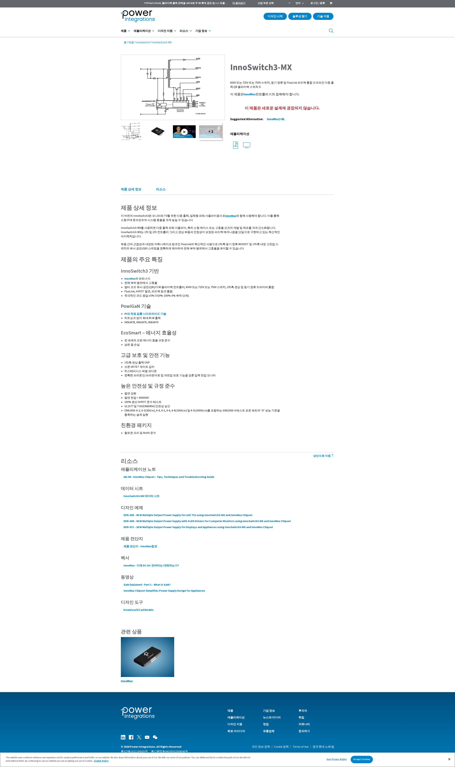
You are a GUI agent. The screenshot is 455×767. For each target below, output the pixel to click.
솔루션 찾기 (300, 16)
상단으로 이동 (322, 456)
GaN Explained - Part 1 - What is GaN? (147, 585)
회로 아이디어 (236, 731)
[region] (227, 759)
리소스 (184, 31)
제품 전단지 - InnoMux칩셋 (140, 546)
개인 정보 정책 (261, 747)
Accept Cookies (361, 759)
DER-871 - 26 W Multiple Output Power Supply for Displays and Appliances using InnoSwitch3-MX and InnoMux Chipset (198, 527)
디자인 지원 (165, 31)
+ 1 (210, 131)
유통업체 (268, 731)
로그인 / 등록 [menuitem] (318, 3)
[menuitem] (331, 3)
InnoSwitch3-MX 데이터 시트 (142, 496)
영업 (266, 724)
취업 (301, 717)
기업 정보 (201, 31)
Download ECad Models (139, 610)
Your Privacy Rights (336, 759)
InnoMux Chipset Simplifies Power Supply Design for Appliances (164, 591)
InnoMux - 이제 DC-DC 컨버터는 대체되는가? (151, 565)
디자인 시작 (275, 16)
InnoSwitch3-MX (162, 42)
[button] (173, 87)
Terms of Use (301, 747)
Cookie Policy (101, 761)
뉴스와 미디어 (272, 717)
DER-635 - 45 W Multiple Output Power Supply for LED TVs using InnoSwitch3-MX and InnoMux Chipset (188, 515)
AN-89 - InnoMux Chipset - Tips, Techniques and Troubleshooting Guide (169, 477)
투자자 (303, 711)
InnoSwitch (143, 42)
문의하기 (304, 731)
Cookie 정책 (281, 747)
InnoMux (250, 94)
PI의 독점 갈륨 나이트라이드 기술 (145, 314)
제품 (124, 31)
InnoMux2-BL (276, 119)
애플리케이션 (142, 31)
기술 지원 (323, 16)
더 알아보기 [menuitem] (238, 3)
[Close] (449, 759)
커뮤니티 (304, 724)
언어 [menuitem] (298, 3)
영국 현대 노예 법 (323, 747)
